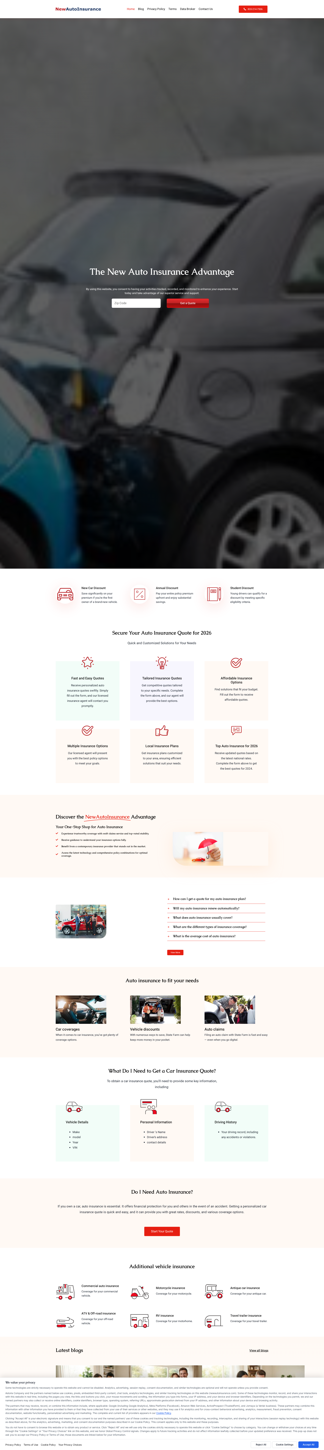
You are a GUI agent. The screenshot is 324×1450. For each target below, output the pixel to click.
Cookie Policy (163, 1413)
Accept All (308, 1444)
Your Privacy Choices (70, 1444)
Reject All (261, 1444)
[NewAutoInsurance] (78, 9)
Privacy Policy (13, 1444)
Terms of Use (31, 1444)
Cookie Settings (284, 1444)
